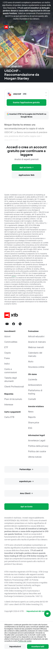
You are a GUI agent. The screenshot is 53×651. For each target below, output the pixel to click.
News (31, 411)
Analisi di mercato (37, 341)
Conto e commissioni (10, 371)
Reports (32, 417)
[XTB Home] (8, 27)
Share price (33, 422)
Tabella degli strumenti (10, 379)
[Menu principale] (47, 27)
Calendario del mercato (35, 354)
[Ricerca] (40, 27)
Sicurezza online (36, 366)
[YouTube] (7, 324)
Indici (7, 363)
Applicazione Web (26, 175)
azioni (14, 275)
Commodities (10, 341)
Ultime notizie (34, 456)
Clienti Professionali (14, 386)
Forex (7, 358)
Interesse (8, 404)
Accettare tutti (37, 646)
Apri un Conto (26, 506)
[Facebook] (13, 324)
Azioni (7, 336)
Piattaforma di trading (35, 392)
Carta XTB (9, 417)
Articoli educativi (36, 336)
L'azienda (32, 379)
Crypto (7, 352)
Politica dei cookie (37, 451)
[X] (20, 324)
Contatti (32, 399)
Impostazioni (15, 646)
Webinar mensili (36, 347)
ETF (6, 347)
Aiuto (30, 361)
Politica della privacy (38, 445)
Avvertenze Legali (36, 440)
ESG (30, 427)
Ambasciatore (35, 384)
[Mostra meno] (26, 22)
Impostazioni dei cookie (36, 611)
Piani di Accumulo (13, 399)
